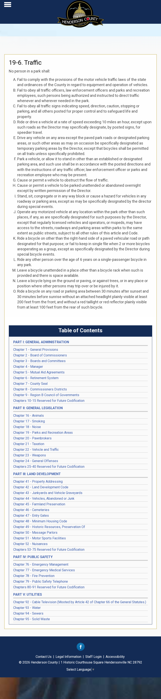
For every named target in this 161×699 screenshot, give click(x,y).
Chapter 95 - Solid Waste (31, 619)
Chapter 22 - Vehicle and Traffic (36, 450)
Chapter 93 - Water (27, 608)
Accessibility (115, 657)
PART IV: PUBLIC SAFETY (33, 557)
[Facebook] (81, 650)
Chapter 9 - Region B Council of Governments (46, 395)
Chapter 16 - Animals (28, 416)
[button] (7, 5)
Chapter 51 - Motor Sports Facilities (39, 538)
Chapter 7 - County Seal (30, 384)
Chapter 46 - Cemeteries (31, 510)
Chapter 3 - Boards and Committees (39, 361)
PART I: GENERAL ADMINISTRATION (41, 342)
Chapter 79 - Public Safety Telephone (40, 581)
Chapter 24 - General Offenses (35, 461)
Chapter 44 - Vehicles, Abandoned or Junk (43, 499)
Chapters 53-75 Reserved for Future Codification (48, 550)
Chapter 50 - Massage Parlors (35, 533)
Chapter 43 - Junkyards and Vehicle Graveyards (47, 493)
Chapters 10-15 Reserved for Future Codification (48, 401)
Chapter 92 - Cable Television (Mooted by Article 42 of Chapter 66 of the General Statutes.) (79, 602)
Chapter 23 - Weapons (29, 455)
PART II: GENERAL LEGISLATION (38, 408)
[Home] (81, 26)
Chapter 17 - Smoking (29, 421)
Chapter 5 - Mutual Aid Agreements (39, 372)
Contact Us (44, 657)
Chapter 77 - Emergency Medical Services (44, 570)
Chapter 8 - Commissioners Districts (40, 389)
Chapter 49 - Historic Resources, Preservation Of (49, 527)
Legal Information (68, 657)
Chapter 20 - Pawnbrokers (32, 438)
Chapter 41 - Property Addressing (38, 482)
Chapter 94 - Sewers (28, 613)
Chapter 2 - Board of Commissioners (40, 355)
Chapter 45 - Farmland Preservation (39, 504)
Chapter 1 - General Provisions (35, 350)
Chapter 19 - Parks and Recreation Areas (43, 433)
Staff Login (93, 657)
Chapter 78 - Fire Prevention (34, 576)
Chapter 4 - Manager (28, 367)
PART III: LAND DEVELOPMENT (37, 474)
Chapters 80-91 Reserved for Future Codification (48, 587)
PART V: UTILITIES (27, 595)
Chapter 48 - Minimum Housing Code (40, 521)
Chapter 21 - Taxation (28, 444)
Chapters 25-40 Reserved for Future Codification (48, 467)
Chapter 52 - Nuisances (30, 544)
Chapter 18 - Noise (27, 427)
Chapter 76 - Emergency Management (40, 564)
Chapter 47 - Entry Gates (31, 516)
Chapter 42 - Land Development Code (40, 487)
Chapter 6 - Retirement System (35, 378)
